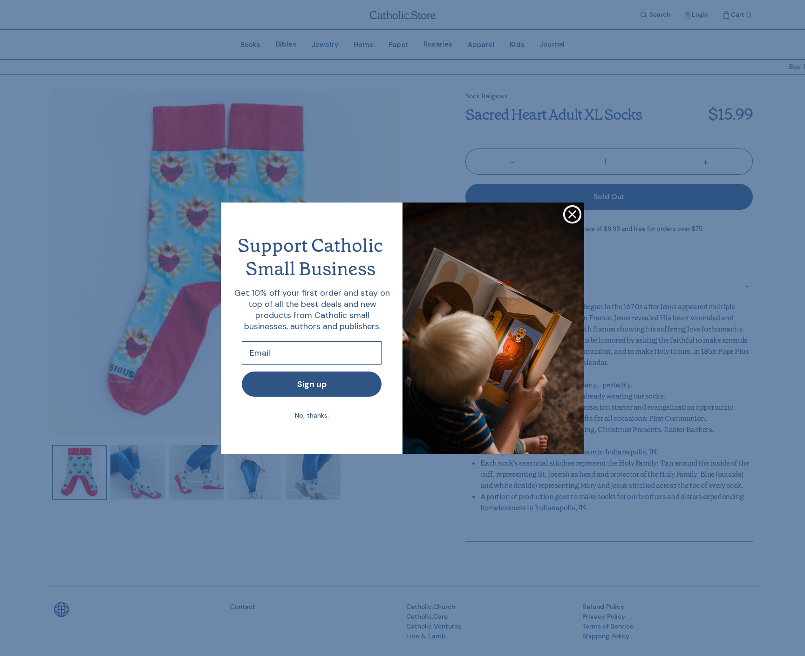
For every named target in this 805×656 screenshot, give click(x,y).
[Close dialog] (572, 214)
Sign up (312, 384)
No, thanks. (312, 415)
